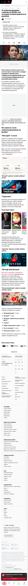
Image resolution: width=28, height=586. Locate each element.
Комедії (5, 478)
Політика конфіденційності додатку (20, 377)
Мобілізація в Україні (9, 439)
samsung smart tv (15, 548)
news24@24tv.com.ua (6, 356)
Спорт (5, 508)
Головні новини (7, 408)
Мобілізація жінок (8, 445)
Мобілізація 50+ (7, 443)
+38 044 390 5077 (18, 356)
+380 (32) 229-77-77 (10, 567)
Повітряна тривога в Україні (10, 429)
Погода (5, 417)
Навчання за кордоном (9, 493)
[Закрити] (25, 575)
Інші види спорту (7, 517)
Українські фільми (8, 474)
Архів (16, 394)
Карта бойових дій (8, 425)
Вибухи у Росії (7, 433)
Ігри (16, 399)
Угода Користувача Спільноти (19, 381)
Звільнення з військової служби (11, 441)
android (6, 545)
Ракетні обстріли (7, 424)
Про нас (3, 377)
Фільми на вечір (7, 476)
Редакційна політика (6, 381)
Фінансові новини (8, 460)
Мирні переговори (8, 427)
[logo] (8, 2)
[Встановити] (14, 577)
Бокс (5, 510)
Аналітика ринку (7, 500)
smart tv (6, 548)
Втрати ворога (7, 435)
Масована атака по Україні (10, 431)
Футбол (5, 512)
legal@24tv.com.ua (17, 568)
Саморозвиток (7, 492)
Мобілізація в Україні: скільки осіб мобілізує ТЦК (15, 450)
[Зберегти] (24, 43)
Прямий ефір (7, 412)
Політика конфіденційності (5, 393)
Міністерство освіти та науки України (12, 486)
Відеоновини (7, 413)
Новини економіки (9, 455)
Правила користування (6, 390)
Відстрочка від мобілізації (10, 448)
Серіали (5, 480)
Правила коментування (20, 383)
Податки (6, 464)
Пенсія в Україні (7, 466)
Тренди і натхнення (8, 504)
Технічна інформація (19, 385)
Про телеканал (5, 383)
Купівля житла (7, 502)
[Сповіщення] (26, 2)
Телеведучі (4, 386)
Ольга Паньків (8, 18)
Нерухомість (7, 498)
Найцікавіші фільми (8, 472)
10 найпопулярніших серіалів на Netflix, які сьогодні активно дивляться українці (18, 5)
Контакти (17, 387)
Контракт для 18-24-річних (10, 447)
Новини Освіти (8, 484)
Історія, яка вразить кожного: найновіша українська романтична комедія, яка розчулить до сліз (13, 121)
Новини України (7, 410)
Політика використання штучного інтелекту (7, 396)
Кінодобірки (7, 5)
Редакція (3, 379)
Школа (5, 488)
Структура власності (19, 392)
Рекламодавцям (5, 388)
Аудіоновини (7, 415)
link (15, 362)
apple (15, 545)
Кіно (3, 5)
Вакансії (16, 390)
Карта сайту (17, 396)
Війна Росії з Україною (10, 422)
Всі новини (7, 406)
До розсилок (8, 535)
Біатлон (5, 515)
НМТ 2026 (6, 490)
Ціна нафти (6, 457)
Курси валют (7, 458)
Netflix (16, 87)
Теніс (5, 514)
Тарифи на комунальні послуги (11, 462)
